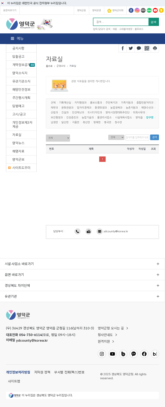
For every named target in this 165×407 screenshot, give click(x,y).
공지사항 (18, 48)
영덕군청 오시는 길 (111, 328)
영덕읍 (139, 117)
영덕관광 (96, 10)
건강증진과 (72, 117)
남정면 (54, 122)
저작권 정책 (42, 372)
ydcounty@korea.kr (116, 231)
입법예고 (18, 106)
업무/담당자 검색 (101, 29)
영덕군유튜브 (155, 10)
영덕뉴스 (18, 143)
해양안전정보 (21, 89)
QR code (147, 48)
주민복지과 (111, 103)
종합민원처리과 (144, 103)
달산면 (65, 122)
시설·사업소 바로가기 (19, 264)
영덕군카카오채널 (161, 10)
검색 (154, 137)
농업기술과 (88, 117)
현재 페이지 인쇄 (155, 48)
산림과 (54, 112)
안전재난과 (78, 112)
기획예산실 (65, 103)
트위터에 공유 (131, 48)
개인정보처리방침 (18, 372)
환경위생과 (101, 107)
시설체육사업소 (123, 117)
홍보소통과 (96, 103)
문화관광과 (67, 107)
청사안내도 (105, 335)
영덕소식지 (19, 73)
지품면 (75, 122)
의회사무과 (139, 112)
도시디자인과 (95, 112)
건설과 (65, 112)
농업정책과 (116, 107)
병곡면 (107, 122)
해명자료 (18, 151)
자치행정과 (80, 103)
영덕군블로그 (149, 10)
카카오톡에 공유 (139, 48)
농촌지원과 (132, 107)
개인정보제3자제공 (22, 124)
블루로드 (139, 29)
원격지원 (104, 341)
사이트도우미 (21, 167)
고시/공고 (19, 114)
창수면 (118, 122)
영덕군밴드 (143, 10)
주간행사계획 (21, 97)
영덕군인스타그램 (137, 10)
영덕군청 (81, 10)
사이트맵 (14, 381)
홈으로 (49, 66)
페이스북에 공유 (123, 48)
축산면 (86, 122)
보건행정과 (57, 117)
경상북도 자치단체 (17, 286)
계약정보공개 (21, 64)
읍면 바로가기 (14, 275)
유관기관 (11, 296)
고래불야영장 (125, 29)
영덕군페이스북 (131, 10)
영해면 (97, 122)
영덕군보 (18, 159)
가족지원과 (127, 103)
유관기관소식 (21, 81)
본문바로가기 (9, 10)
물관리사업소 (104, 117)
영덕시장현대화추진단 (117, 112)
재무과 (54, 107)
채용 (114, 29)
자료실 (16, 134)
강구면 (149, 117)
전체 (53, 103)
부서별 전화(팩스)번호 (69, 372)
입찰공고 (18, 56)
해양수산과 (147, 107)
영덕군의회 (117, 10)
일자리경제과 (84, 107)
